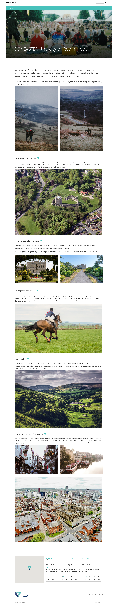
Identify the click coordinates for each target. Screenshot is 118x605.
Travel (56, 3)
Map (90, 3)
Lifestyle (63, 3)
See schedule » (86, 560)
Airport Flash (77, 3)
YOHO (101, 602)
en (111, 3)
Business (69, 3)
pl (109, 3)
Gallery (85, 3)
